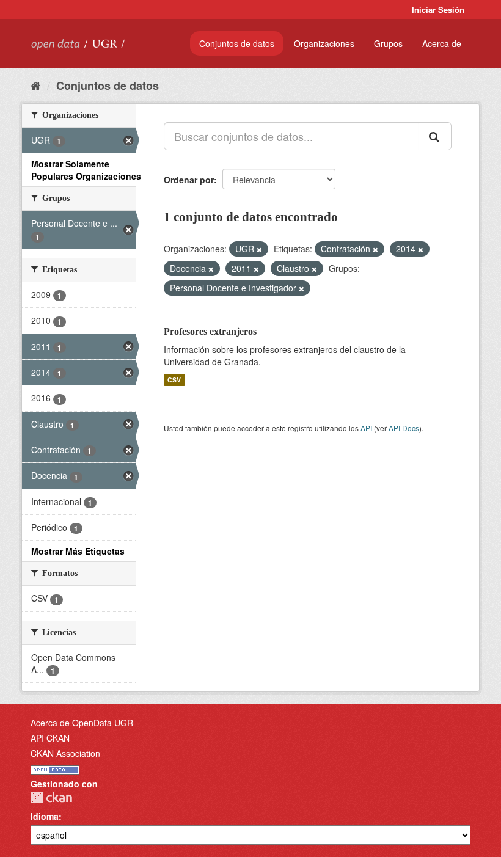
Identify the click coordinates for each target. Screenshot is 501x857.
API (366, 428)
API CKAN (50, 738)
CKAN (51, 797)
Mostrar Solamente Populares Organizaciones (86, 170)
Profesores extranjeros (210, 331)
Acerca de (441, 43)
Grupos (388, 43)
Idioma (45, 816)
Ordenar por (189, 179)
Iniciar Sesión (438, 9)
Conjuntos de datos (236, 43)
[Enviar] (435, 136)
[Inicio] (36, 85)
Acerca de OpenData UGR (82, 723)
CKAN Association (65, 753)
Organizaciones (324, 43)
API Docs (404, 428)
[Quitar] (259, 249)
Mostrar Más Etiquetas (78, 551)
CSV (174, 379)
